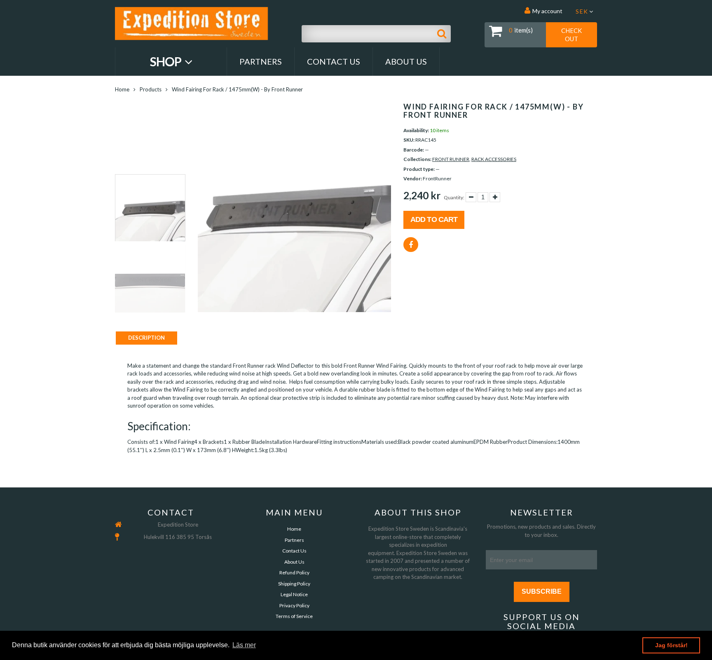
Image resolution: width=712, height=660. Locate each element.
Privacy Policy (294, 605)
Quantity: (454, 197)
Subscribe (542, 591)
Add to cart (433, 219)
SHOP (166, 61)
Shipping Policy (294, 584)
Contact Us (333, 61)
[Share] (410, 244)
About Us (406, 61)
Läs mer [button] (244, 644)
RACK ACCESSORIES (493, 159)
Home (122, 89)
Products (151, 89)
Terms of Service (294, 616)
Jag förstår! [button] (671, 645)
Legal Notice (294, 594)
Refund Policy (294, 572)
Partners (260, 61)
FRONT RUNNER (450, 159)
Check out (571, 34)
